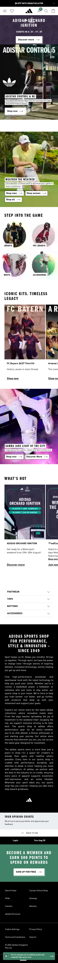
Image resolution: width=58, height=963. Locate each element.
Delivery (33, 906)
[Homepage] (29, 12)
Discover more (16, 565)
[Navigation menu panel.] (4, 11)
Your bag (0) (39, 840)
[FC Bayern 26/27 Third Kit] (24, 344)
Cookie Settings (12, 929)
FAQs (7, 898)
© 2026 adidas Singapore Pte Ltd (16, 946)
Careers (8, 906)
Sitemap (33, 898)
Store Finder (11, 891)
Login (15, 840)
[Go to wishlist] (11, 11)
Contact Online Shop (38, 891)
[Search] (46, 11)
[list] (29, 344)
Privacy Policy (35, 929)
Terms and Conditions (15, 937)
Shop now (13, 378)
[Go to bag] (53, 11)
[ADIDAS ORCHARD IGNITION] (24, 527)
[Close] (6, 956)
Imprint (32, 937)
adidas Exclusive (12, 914)
